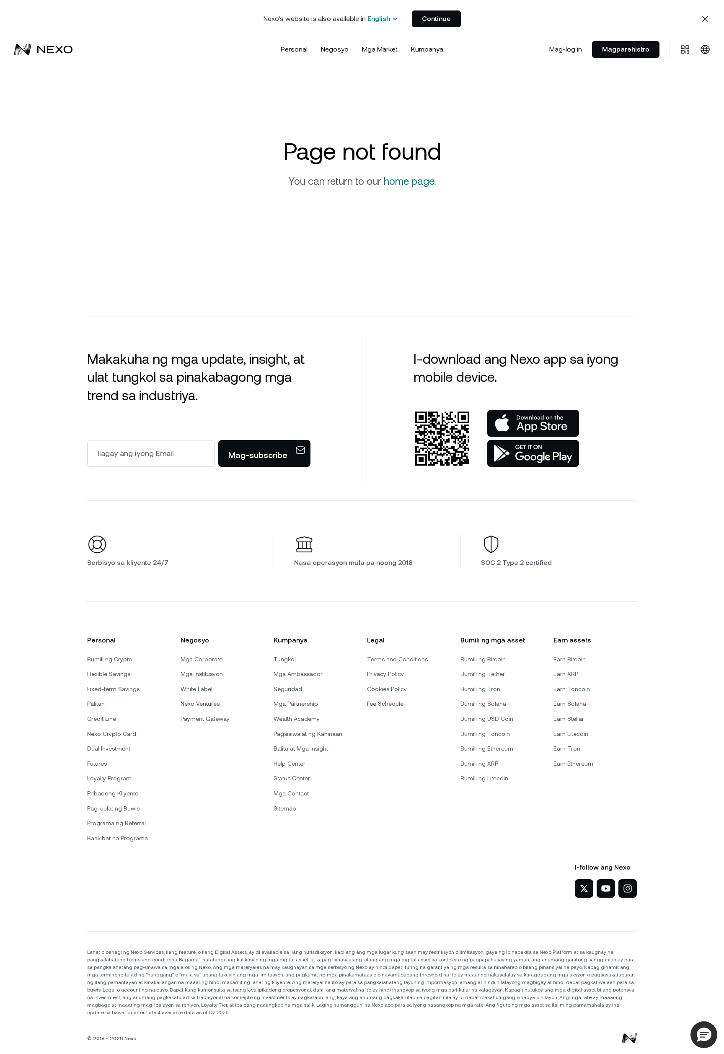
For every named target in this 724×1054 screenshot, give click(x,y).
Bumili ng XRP (479, 763)
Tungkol (285, 659)
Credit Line (101, 718)
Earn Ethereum (573, 763)
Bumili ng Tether (482, 674)
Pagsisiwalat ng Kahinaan (308, 733)
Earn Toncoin (571, 689)
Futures (97, 763)
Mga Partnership (296, 703)
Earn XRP (565, 674)
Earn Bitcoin (569, 659)
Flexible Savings (108, 674)
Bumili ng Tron (480, 689)
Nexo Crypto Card (111, 733)
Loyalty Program (109, 778)
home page (409, 181)
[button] (703, 1034)
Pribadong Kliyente (112, 793)
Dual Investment (108, 748)
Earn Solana (569, 703)
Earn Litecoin (570, 733)
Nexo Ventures (200, 703)
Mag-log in (565, 49)
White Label (196, 689)
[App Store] (533, 423)
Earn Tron (566, 748)
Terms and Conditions (397, 659)
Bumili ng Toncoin (485, 733)
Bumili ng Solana (483, 703)
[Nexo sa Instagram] (627, 888)
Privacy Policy (385, 674)
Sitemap (285, 808)
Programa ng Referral (116, 823)
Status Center (292, 778)
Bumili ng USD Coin (486, 718)
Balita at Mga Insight (301, 748)
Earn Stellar (568, 718)
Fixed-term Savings (113, 689)
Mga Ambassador (298, 674)
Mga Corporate (201, 659)
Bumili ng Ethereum (486, 748)
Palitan (96, 703)
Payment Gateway (205, 718)
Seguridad (288, 689)
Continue (436, 19)
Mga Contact (291, 793)
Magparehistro (625, 49)
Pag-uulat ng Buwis (113, 808)
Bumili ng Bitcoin (483, 659)
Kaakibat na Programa (117, 838)
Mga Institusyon (202, 674)
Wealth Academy (297, 718)
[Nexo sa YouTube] (606, 888)
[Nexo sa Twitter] (584, 888)
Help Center (289, 763)
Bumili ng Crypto (109, 659)
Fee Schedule (385, 703)
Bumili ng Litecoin (484, 778)
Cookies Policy (387, 689)
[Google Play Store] (533, 453)
